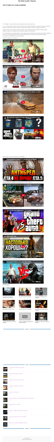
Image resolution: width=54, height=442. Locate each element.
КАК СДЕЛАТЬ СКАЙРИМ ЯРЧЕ (14, 392)
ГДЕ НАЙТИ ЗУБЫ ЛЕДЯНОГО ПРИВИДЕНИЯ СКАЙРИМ (18, 422)
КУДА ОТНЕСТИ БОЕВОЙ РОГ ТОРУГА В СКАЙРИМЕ (17, 416)
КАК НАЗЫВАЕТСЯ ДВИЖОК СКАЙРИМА (15, 373)
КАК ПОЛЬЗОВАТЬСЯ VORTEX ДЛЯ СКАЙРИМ (16, 379)
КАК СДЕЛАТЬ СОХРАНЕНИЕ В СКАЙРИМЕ (16, 385)
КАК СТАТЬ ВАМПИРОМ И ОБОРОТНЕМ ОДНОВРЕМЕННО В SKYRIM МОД (21, 398)
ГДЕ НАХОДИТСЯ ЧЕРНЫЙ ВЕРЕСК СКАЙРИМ (16, 367)
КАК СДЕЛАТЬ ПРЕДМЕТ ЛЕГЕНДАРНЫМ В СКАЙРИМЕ (18, 410)
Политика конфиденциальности (27, 439)
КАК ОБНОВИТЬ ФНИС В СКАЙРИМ (15, 404)
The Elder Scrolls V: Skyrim (27, 1)
